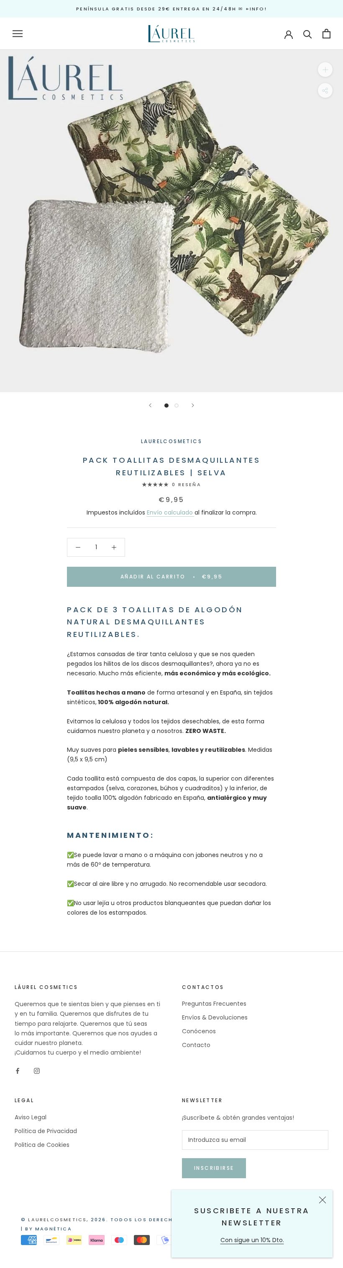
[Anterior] (150, 405)
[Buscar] (307, 33)
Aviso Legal (30, 1117)
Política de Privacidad (46, 1131)
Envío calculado (171, 512)
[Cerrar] (322, 1200)
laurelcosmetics (57, 1219)
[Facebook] (17, 1070)
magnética (53, 1228)
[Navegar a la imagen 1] (166, 405)
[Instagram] (37, 1070)
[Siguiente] (193, 405)
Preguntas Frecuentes (214, 1003)
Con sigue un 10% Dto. (252, 1240)
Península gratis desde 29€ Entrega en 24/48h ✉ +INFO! (171, 8)
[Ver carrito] (326, 33)
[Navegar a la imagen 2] (176, 405)
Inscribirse (214, 1168)
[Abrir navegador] (18, 33)
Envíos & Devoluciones (215, 1017)
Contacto (196, 1045)
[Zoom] (325, 69)
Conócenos (199, 1031)
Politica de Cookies (42, 1145)
